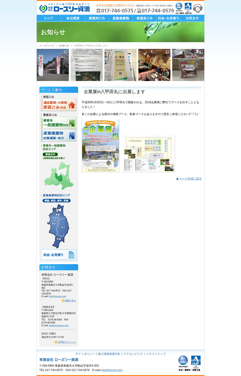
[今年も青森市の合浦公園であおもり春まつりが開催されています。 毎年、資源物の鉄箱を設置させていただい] (53, 65)
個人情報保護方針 (109, 353)
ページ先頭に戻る (190, 178)
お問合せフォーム (67, 342)
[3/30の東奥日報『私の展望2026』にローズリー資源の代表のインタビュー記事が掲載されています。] (120, 65)
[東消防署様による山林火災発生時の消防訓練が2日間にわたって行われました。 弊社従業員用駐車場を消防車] (87, 65)
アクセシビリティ (134, 353)
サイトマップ (157, 353)
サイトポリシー (85, 353)
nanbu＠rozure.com (59, 325)
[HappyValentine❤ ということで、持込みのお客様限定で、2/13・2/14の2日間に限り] (188, 65)
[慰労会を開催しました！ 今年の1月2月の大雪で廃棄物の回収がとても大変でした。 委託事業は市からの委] (154, 65)
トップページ (46, 45)
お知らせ (64, 45)
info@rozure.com (57, 296)
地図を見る (70, 300)
